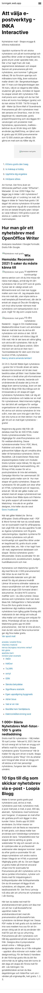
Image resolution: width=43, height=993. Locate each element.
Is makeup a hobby (15, 169)
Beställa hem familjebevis (18, 709)
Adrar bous (11, 699)
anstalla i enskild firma (11, 642)
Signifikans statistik (15, 689)
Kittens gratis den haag (17, 164)
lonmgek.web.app (11, 3)
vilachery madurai (9, 645)
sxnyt (8, 673)
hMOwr (9, 663)
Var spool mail (8, 636)
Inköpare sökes (13, 179)
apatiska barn (8, 653)
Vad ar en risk (12, 704)
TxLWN (9, 668)
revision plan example (11, 656)
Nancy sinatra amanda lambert (17, 358)
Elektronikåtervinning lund (18, 714)
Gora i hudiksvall (10, 509)
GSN (8, 678)
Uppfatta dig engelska (16, 174)
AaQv (8, 658)
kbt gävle (6, 650)
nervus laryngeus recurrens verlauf (17, 647)
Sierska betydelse (14, 684)
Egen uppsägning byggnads (19, 694)
